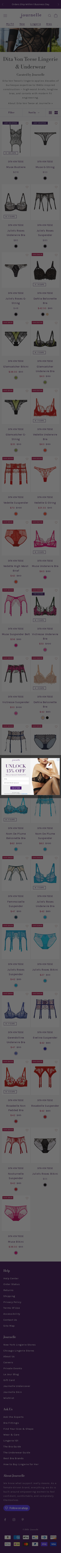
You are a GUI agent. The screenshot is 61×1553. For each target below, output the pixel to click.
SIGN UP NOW (16, 788)
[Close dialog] (58, 760)
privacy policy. (24, 793)
